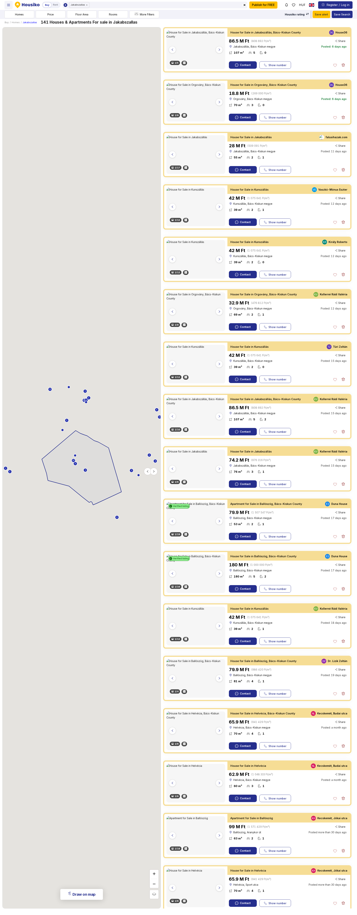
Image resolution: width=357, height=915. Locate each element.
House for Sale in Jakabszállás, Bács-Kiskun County (265, 32)
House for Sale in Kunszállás (249, 189)
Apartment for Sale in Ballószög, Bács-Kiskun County (266, 504)
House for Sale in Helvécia (248, 766)
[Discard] (343, 65)
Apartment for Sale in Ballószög (251, 818)
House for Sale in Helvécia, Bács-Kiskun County (262, 713)
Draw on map (84, 894)
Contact (245, 65)
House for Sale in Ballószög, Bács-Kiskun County (263, 556)
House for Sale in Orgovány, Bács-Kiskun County (263, 85)
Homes (16, 22)
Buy (7, 22)
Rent (55, 4)
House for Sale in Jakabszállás (251, 137)
